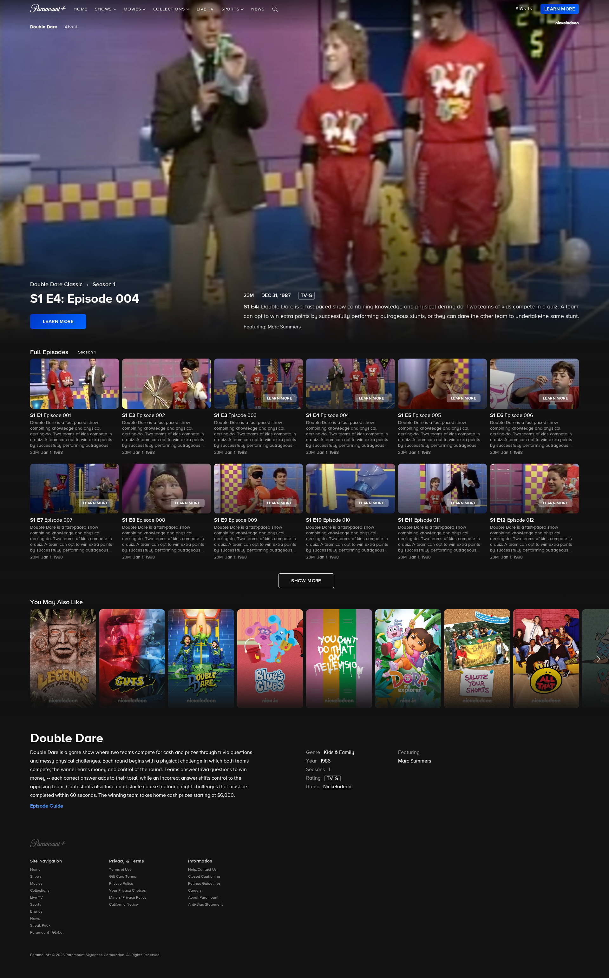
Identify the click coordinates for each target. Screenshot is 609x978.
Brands (36, 912)
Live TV (205, 9)
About (71, 27)
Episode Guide (46, 806)
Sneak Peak (40, 926)
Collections (39, 891)
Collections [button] (170, 9)
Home (80, 9)
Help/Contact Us (202, 870)
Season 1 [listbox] (87, 352)
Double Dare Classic (56, 284)
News (257, 9)
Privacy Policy (121, 884)
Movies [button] (133, 9)
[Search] (275, 9)
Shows (36, 877)
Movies (36, 884)
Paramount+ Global (46, 933)
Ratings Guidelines (204, 884)
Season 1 (104, 284)
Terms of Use (120, 870)
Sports (35, 905)
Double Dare (43, 27)
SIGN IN (524, 9)
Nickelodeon (337, 787)
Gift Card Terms (122, 877)
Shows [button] (104, 9)
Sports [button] (231, 9)
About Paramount (203, 898)
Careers (195, 891)
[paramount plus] (48, 9)
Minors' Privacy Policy (128, 898)
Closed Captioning (204, 877)
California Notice (123, 905)
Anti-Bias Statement (205, 905)
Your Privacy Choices (127, 891)
